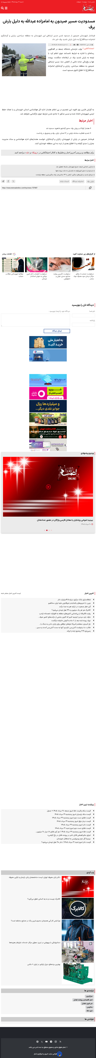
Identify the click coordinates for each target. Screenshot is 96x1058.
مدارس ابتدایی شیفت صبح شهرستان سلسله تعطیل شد (74, 167)
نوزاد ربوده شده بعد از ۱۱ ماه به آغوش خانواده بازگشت (71, 620)
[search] (2, 8)
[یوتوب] (45, 1041)
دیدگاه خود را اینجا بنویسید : (59, 311)
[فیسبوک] (8, 181)
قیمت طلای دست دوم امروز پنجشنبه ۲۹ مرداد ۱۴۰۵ (71, 818)
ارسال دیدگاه (57, 331)
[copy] (90, 188)
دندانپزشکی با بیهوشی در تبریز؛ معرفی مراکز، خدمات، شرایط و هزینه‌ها (34, 942)
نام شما (92, 311)
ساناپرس (89, 1007)
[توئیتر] (40, 1041)
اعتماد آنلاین (38, 1047)
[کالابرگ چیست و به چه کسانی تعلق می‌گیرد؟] (78, 908)
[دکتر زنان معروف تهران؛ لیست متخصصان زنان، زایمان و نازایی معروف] (78, 886)
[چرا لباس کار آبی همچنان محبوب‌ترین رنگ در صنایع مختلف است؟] (78, 930)
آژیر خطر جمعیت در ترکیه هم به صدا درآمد (75, 606)
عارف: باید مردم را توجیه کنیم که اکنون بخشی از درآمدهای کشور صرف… (64, 617)
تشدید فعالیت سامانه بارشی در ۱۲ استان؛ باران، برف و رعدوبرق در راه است (63, 133)
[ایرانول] (48, 419)
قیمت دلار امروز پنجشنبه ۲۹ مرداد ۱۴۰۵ (76, 825)
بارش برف (90, 181)
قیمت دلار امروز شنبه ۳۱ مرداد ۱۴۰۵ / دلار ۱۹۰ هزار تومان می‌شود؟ (66, 842)
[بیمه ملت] (48, 355)
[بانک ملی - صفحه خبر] (48, 342)
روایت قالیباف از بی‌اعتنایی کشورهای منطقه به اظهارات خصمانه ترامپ (65, 613)
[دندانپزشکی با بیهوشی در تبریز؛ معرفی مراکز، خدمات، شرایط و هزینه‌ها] (78, 952)
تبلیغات (79, 2)
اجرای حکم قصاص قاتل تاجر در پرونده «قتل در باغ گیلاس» (69, 835)
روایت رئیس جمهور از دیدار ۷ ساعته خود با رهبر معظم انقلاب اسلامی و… (61, 520)
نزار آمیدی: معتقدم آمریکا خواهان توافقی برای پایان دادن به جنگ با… (65, 624)
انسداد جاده (64, 181)
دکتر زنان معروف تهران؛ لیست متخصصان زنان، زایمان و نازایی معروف (34, 877)
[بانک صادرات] (48, 380)
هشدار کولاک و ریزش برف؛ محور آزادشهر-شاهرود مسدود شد (68, 128)
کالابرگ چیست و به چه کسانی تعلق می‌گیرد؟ (43, 899)
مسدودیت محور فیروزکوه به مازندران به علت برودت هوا (74, 171)
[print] (74, 45)
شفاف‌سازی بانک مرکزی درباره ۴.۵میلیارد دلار (74, 599)
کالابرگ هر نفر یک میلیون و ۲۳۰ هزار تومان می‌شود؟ (71, 610)
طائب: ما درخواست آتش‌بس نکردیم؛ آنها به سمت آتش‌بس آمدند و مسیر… (63, 627)
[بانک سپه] (48, 406)
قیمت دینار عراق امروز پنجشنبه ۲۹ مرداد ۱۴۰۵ (74, 821)
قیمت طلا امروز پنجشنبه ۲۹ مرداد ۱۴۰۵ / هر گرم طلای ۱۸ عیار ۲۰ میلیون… (63, 832)
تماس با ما (91, 2)
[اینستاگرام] (54, 1041)
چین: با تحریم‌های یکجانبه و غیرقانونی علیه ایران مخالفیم (69, 603)
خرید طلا (89, 1011)
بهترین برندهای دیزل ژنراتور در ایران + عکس (43, 964)
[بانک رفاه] (48, 445)
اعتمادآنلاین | (88, 48)
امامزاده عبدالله (78, 181)
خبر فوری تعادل (87, 1003)
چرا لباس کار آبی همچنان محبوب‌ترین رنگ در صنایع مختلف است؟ (35, 921)
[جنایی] (48, 432)
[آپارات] (36, 1041)
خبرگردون (89, 996)
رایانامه (92, 320)
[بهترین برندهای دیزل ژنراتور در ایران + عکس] (78, 973)
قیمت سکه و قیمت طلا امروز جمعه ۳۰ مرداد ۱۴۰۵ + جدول (69, 811)
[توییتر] (13, 181)
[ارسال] (78, 45)
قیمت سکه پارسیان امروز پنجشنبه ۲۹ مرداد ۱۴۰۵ (73, 814)
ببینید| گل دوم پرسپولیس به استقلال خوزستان (74, 838)
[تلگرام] (3, 181)
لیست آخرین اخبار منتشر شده (11, 593)
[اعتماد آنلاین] (88, 8)
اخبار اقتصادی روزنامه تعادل (83, 1000)
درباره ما (84, 2)
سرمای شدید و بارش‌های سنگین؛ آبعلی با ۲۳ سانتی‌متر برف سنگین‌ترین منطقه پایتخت (64, 175)
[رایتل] (48, 393)
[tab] (51, 530)
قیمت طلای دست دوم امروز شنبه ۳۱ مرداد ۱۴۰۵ (73, 828)
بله (27, 153)
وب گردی (90, 872)
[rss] (59, 1041)
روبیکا (34, 153)
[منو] (6, 8)
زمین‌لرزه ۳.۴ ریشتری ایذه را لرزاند (79, 631)
